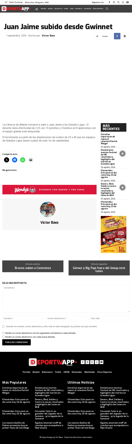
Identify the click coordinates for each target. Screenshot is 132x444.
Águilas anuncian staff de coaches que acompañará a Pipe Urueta (49, 425)
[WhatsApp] (123, 2)
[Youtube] (127, 2)
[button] (107, 8)
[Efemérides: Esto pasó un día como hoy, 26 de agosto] (123, 174)
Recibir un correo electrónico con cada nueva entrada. (30, 337)
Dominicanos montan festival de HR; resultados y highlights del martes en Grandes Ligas (109, 157)
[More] (124, 36)
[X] (118, 2)
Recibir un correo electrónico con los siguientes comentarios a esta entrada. (40, 333)
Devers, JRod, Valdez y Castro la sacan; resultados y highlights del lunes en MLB (108, 189)
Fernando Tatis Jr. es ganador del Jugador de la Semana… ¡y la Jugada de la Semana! (49, 415)
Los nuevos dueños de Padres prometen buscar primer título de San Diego (15, 425)
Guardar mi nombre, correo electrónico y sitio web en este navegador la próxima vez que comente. (51, 326)
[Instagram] (114, 2)
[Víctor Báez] (49, 209)
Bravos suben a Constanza (33, 268)
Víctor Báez (48, 35)
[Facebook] (109, 2)
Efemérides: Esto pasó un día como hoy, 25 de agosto (109, 205)
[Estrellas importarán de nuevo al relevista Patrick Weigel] (123, 138)
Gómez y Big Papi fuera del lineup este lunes (99, 270)
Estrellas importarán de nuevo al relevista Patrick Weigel (109, 139)
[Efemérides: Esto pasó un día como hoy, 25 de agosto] (123, 205)
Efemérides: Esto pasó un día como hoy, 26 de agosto (109, 174)
